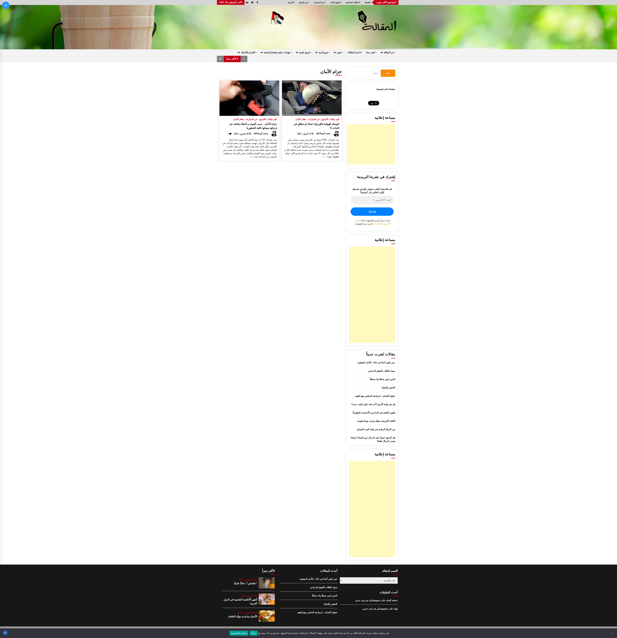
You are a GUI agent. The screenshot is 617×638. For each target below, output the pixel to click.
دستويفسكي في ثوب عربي (368, 600)
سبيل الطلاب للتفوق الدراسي (381, 371)
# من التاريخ (304, 2)
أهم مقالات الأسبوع (330, 119)
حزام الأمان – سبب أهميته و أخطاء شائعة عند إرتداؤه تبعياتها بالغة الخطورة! (253, 125)
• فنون (340, 52)
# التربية (291, 2)
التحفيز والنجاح (388, 387)
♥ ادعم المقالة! (355, 52)
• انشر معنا (371, 52)
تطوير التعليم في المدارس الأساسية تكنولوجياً (374, 412)
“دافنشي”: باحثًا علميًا (245, 583)
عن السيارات (314, 119)
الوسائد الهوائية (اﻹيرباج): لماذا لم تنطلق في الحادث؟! (316, 125)
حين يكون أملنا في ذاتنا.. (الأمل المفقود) (376, 362)
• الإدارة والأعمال (249, 52)
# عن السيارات (319, 2)
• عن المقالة (389, 52)
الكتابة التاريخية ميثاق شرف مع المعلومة (376, 421)
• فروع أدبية (324, 52)
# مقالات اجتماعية (353, 2)
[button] (244, 59)
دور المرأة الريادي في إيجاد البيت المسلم (376, 429)
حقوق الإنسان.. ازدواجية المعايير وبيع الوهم (375, 396)
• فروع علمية (305, 52)
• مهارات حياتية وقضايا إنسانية (278, 52)
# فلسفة (368, 2)
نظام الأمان (300, 119)
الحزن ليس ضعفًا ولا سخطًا (382, 379)
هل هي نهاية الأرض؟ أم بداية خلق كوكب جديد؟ (373, 404)
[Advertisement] (371, 144)
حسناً (253, 633)
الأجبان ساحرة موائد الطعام (242, 616)
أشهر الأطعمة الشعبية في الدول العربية (240, 601)
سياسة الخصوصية (239, 633)
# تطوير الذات (335, 2)
